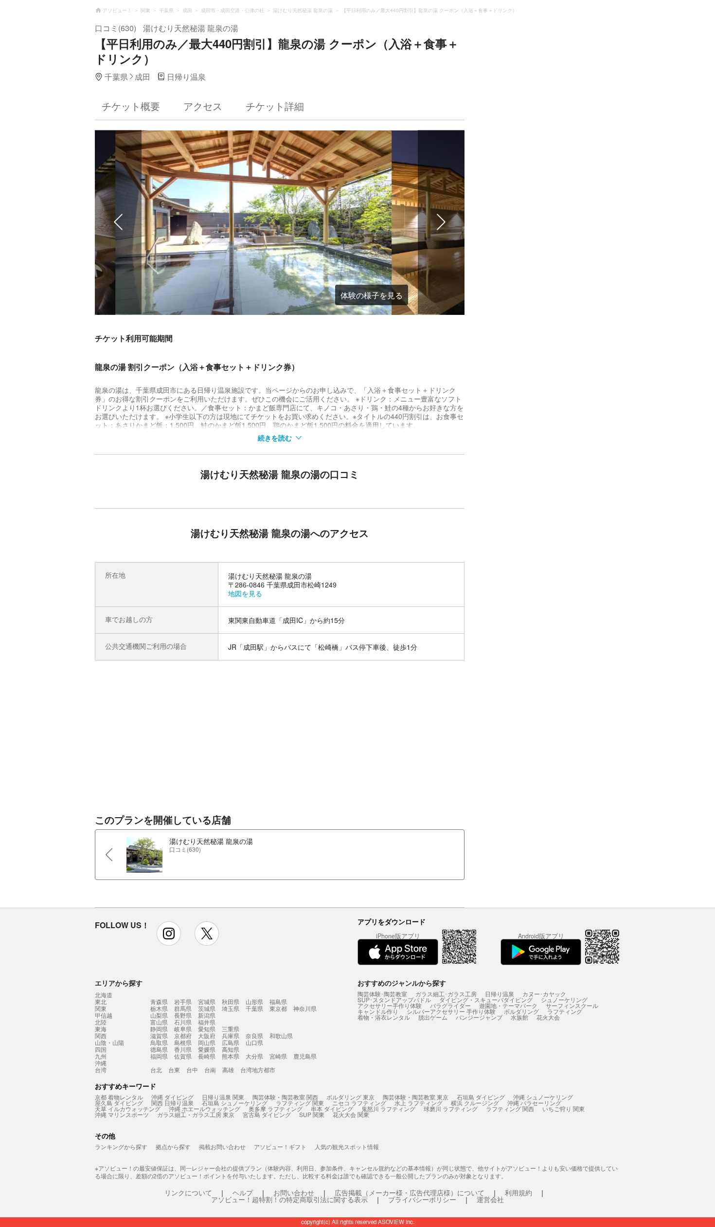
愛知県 (206, 1029)
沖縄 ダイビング (172, 1097)
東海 (101, 1029)
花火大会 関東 (351, 1114)
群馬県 (183, 1008)
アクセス (202, 106)
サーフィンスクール (572, 1005)
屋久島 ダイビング (119, 1103)
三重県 (230, 1029)
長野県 (183, 1015)
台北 (156, 1069)
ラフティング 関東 (300, 1103)
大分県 (254, 1056)
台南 (210, 1069)
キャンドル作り (378, 1011)
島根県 (183, 1042)
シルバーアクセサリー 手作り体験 (451, 1011)
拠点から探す (173, 1146)
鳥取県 (159, 1042)
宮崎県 (278, 1056)
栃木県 (159, 1008)
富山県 (159, 1022)
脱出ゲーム (432, 1017)
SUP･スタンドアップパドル (394, 999)
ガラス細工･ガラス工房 (446, 993)
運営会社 (490, 1199)
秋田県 (230, 1001)
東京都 (278, 1008)
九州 (101, 1056)
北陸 (101, 1022)
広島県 (230, 1042)
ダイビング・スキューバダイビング (486, 999)
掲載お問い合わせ (222, 1146)
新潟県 (206, 1015)
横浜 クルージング (475, 1103)
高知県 (230, 1049)
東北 (101, 1002)
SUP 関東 (311, 1114)
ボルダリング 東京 (350, 1097)
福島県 (278, 1001)
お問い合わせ (293, 1192)
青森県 (159, 1001)
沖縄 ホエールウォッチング (204, 1108)
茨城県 (206, 1008)
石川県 (183, 1022)
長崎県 (206, 1056)
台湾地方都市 (257, 1069)
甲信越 (103, 1015)
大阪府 (206, 1035)
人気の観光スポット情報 (347, 1146)
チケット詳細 (275, 106)
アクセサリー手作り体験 (390, 1005)
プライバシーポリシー (422, 1199)
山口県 (254, 1042)
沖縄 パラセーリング (534, 1103)
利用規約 (518, 1192)
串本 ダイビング (332, 1108)
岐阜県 (183, 1029)
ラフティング (564, 1011)
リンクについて (188, 1192)
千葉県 (254, 1008)
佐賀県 (183, 1056)
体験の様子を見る (371, 295)
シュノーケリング (564, 999)
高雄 (228, 1069)
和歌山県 (281, 1035)
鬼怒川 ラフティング (388, 1108)
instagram (169, 933)
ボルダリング (521, 1011)
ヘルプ (242, 1192)
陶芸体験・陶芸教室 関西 (285, 1097)
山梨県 (159, 1015)
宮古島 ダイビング (267, 1114)
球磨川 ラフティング (451, 1108)
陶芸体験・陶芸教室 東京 (415, 1097)
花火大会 (548, 1017)
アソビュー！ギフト (280, 1146)
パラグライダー (450, 1005)
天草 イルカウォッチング (128, 1108)
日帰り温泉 (499, 993)
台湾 (101, 1070)
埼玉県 (230, 1008)
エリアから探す (119, 983)
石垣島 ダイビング (481, 1097)
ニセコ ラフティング (359, 1103)
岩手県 (183, 1001)
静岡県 (159, 1029)
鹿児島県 (305, 1056)
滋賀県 (159, 1035)
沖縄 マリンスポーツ (122, 1114)
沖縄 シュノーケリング (543, 1097)
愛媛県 (206, 1049)
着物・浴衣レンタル (384, 1017)
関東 (101, 1008)
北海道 (103, 995)
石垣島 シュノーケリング (235, 1103)
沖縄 (101, 1063)
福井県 (206, 1022)
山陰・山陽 (109, 1042)
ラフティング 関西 (510, 1108)
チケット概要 (131, 106)
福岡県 (159, 1056)
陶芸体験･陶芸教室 (382, 993)
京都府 (183, 1035)
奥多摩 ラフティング (276, 1108)
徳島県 (159, 1049)
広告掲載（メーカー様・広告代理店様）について (409, 1192)
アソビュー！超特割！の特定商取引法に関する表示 (289, 1199)
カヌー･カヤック (544, 993)
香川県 (183, 1049)
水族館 (519, 1017)
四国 (101, 1049)
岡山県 (206, 1042)
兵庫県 (230, 1035)
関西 (101, 1036)
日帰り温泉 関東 (223, 1097)
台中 (192, 1069)
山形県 (254, 1001)
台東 (174, 1069)
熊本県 (230, 1056)
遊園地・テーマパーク (508, 1005)
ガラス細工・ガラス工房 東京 (195, 1114)
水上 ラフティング (418, 1103)
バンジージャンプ (479, 1017)
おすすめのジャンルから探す (402, 983)
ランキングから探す (121, 1146)
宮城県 (206, 1001)
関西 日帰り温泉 (172, 1103)
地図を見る (245, 593)
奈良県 (254, 1035)
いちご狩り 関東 (563, 1108)
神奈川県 (305, 1008)
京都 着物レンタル (119, 1097)
